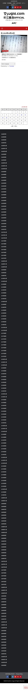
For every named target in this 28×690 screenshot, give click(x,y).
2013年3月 (3, 483)
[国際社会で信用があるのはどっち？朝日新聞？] (14, 44)
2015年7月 (3, 405)
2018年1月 (3, 324)
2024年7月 (3, 177)
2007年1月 (3, 584)
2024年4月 (3, 186)
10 (21, 114)
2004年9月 (3, 665)
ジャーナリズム (5, 50)
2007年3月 (3, 578)
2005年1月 (3, 653)
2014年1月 (3, 454)
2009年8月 (3, 506)
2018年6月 (3, 310)
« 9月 (12, 126)
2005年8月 (3, 633)
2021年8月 (3, 243)
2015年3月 (3, 417)
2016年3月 (3, 385)
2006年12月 (4, 587)
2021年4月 (3, 252)
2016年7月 (3, 373)
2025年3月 (3, 157)
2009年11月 (4, 500)
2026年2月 (3, 139)
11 (25, 114)
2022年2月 (3, 226)
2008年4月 (3, 549)
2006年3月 (3, 613)
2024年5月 (3, 183)
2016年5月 (3, 379)
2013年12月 (4, 457)
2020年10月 (4, 267)
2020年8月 (3, 269)
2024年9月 (3, 171)
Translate (11, 66)
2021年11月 (4, 235)
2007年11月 (4, 564)
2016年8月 (3, 370)
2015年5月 (3, 411)
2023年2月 (3, 206)
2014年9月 (3, 434)
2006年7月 (3, 601)
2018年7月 (3, 307)
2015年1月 (3, 422)
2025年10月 (4, 151)
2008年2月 (3, 555)
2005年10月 (4, 627)
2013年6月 (3, 474)
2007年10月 (4, 567)
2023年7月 (3, 197)
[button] (2, 28)
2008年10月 (4, 532)
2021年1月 (3, 258)
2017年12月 (4, 327)
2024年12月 (4, 163)
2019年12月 (4, 278)
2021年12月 (4, 232)
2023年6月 (3, 200)
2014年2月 (3, 451)
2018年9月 (3, 304)
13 (6, 117)
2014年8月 (3, 437)
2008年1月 (3, 558)
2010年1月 (3, 495)
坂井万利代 (18, 3)
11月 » (15, 126)
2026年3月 (3, 137)
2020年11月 (4, 264)
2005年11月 (4, 625)
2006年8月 (3, 599)
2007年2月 (3, 581)
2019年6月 (3, 292)
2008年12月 (4, 526)
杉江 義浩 (4, 55)
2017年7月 (3, 339)
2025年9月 (3, 154)
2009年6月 (3, 512)
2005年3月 (3, 648)
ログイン (23, 3)
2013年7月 (3, 471)
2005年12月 (4, 622)
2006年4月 (3, 610)
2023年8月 (3, 194)
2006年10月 (4, 593)
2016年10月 (4, 365)
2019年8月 (3, 287)
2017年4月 (3, 347)
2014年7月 (3, 440)
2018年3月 (3, 318)
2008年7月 (3, 541)
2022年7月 (3, 215)
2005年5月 (3, 642)
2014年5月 (3, 446)
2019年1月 (3, 298)
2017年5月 (3, 344)
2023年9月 (3, 191)
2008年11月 (4, 529)
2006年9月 (3, 596)
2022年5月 (3, 217)
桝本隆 (14, 3)
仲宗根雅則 (9, 3)
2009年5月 (3, 515)
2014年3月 (3, 448)
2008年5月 (3, 547)
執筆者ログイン (14, 5)
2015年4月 (3, 414)
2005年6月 (3, 639)
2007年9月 (3, 570)
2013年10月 (4, 463)
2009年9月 (3, 503)
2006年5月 (3, 607)
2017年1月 (3, 356)
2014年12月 (4, 425)
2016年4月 (3, 382)
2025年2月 (3, 160)
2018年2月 (3, 321)
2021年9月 (3, 241)
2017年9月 (3, 333)
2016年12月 (4, 359)
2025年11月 (4, 148)
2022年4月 (3, 220)
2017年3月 (3, 350)
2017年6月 (3, 342)
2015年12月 (4, 394)
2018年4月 (3, 316)
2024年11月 (4, 165)
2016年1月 (3, 391)
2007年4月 (3, 575)
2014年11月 (4, 428)
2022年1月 (3, 229)
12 (2, 117)
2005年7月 (3, 636)
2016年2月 (3, 388)
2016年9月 (3, 368)
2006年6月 (3, 604)
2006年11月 (4, 590)
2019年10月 (4, 281)
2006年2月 (3, 616)
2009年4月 (3, 518)
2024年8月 (3, 174)
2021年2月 (3, 255)
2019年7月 (3, 290)
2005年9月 (3, 630)
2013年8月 (3, 469)
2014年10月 (4, 431)
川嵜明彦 (4, 3)
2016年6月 (3, 376)
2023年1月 (3, 209)
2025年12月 (4, 145)
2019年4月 (3, 295)
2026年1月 (3, 142)
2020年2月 (3, 272)
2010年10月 (4, 489)
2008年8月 (3, 538)
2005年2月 (3, 650)
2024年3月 (3, 189)
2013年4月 (3, 480)
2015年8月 (3, 402)
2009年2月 (3, 523)
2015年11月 (4, 396)
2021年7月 (3, 246)
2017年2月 (3, 353)
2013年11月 (4, 460)
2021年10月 (4, 238)
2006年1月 (3, 619)
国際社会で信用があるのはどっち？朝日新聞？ (12, 54)
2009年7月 (3, 509)
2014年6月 (3, 443)
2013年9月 (3, 466)
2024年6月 (3, 180)
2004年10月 (4, 662)
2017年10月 (4, 330)
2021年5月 (3, 249)
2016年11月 (4, 362)
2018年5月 (3, 313)
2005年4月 (3, 645)
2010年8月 (3, 492)
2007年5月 (3, 573)
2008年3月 (3, 552)
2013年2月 (3, 486)
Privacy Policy (19, 674)
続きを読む (4, 59)
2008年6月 (3, 544)
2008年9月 (3, 535)
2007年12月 (4, 561)
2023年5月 (3, 203)
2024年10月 (4, 168)
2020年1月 (3, 275)
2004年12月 (4, 656)
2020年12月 (4, 261)
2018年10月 (4, 301)
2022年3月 (3, 223)
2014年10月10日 (10, 55)
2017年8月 (3, 336)
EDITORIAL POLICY (10, 674)
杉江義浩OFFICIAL (14, 18)
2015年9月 (3, 399)
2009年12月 (4, 497)
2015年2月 (3, 420)
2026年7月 (3, 134)
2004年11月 (4, 659)
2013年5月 (3, 477)
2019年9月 (3, 284)
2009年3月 (3, 521)
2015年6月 (3, 408)
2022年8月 (3, 212)
